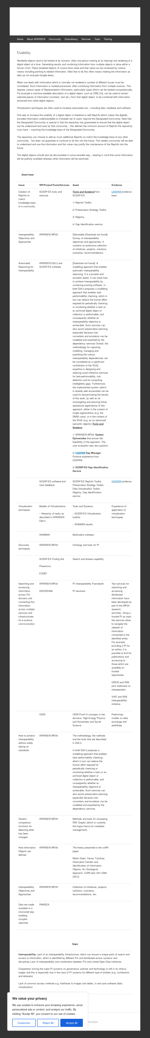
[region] (47, 1011)
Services (86, 39)
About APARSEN (36, 39)
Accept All (71, 1023)
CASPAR (117, 191)
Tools (97, 39)
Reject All (48, 1023)
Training (108, 39)
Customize (24, 1023)
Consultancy (71, 39)
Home (20, 39)
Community (55, 39)
